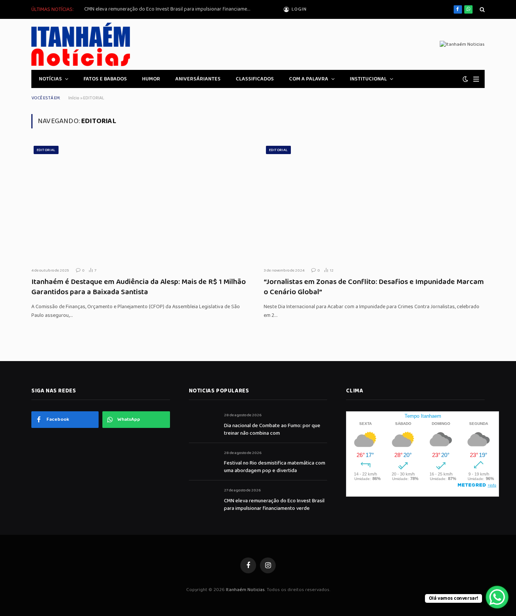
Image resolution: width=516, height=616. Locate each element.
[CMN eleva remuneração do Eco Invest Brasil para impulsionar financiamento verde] (203, 498)
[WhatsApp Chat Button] (497, 597)
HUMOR (151, 79)
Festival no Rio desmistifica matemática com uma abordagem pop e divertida (274, 466)
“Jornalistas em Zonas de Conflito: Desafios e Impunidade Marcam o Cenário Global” (374, 287)
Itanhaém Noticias (245, 590)
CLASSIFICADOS (255, 79)
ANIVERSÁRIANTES (198, 79)
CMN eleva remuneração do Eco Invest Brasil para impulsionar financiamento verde (169, 9)
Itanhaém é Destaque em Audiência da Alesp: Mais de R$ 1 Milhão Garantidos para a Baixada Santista (138, 287)
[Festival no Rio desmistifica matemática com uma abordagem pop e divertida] (203, 461)
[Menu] (476, 79)
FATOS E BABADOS (105, 79)
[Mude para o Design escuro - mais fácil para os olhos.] (465, 79)
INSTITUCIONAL (368, 79)
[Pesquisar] (481, 9)
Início (73, 98)
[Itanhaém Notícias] (80, 44)
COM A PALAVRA (308, 79)
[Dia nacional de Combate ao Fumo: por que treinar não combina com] (203, 423)
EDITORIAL (46, 150)
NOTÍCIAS (50, 79)
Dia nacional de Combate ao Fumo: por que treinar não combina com (272, 429)
